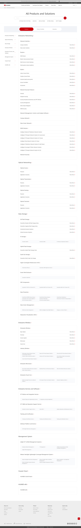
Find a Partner (35, 509)
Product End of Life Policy (25, 20)
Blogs (48, 514)
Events (35, 20)
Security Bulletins (64, 509)
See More (5, 514)
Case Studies (42, 20)
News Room (6, 509)
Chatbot (20, 511)
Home (5, 7)
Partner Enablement (36, 511)
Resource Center (50, 509)
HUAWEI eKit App (9, 523)
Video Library (51, 20)
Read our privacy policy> (52, 1)
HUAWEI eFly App (28, 523)
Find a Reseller (21, 509)
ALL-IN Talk (49, 516)
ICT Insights (59, 20)
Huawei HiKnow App (19, 523)
